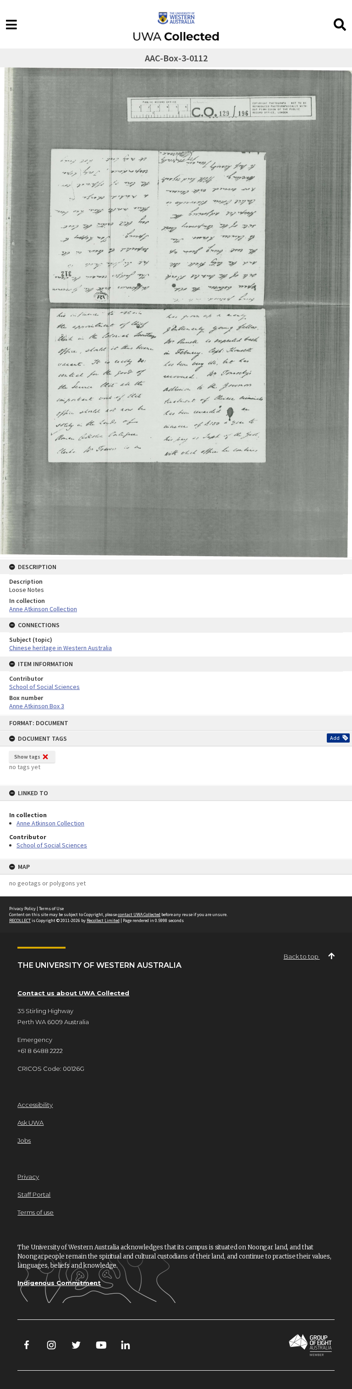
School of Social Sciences (51, 845)
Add (335, 737)
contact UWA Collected (139, 914)
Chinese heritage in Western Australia (60, 648)
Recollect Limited (103, 920)
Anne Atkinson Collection (50, 823)
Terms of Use (51, 909)
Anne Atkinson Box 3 (36, 706)
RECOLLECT (20, 920)
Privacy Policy (22, 909)
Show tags (27, 756)
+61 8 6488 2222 (40, 1050)
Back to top (302, 956)
